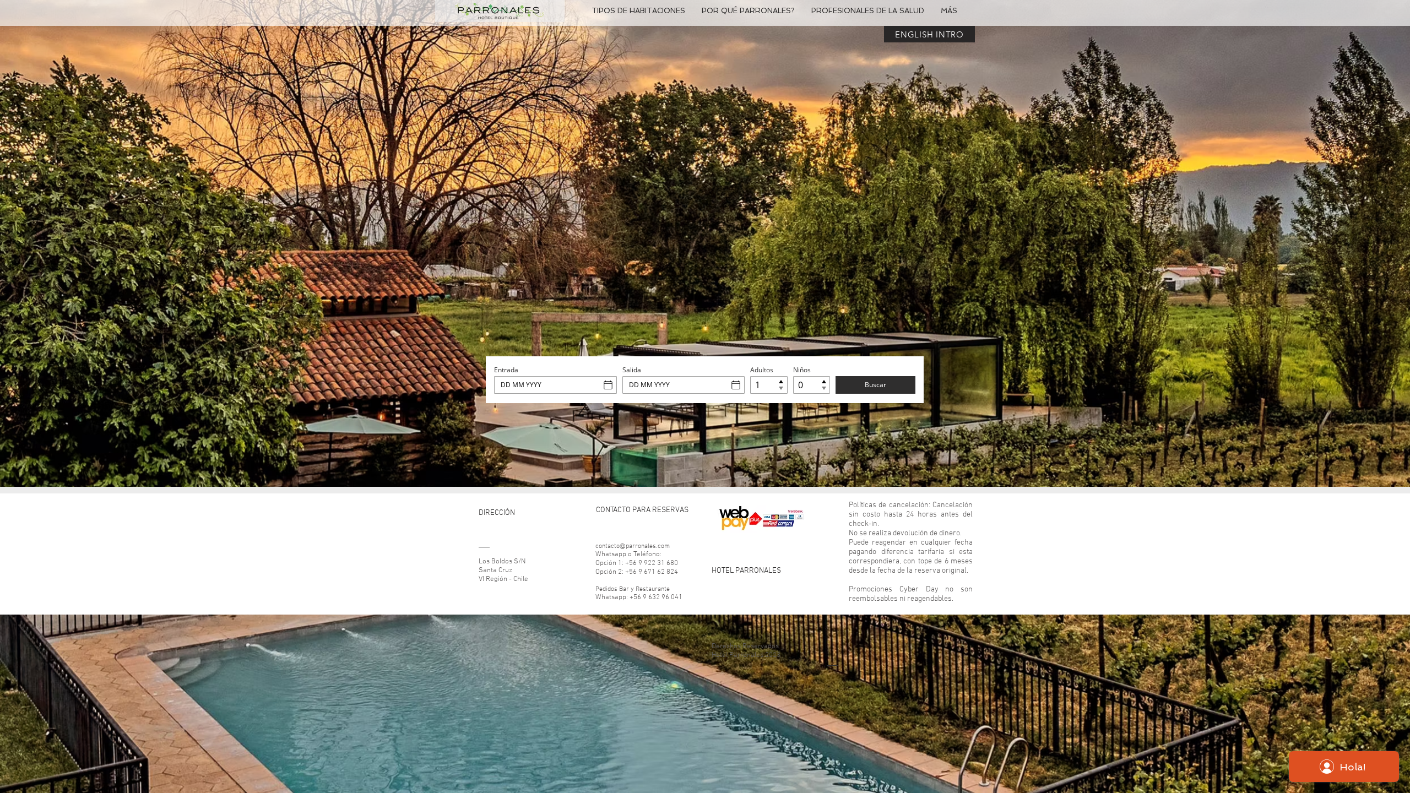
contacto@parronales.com (632, 546)
